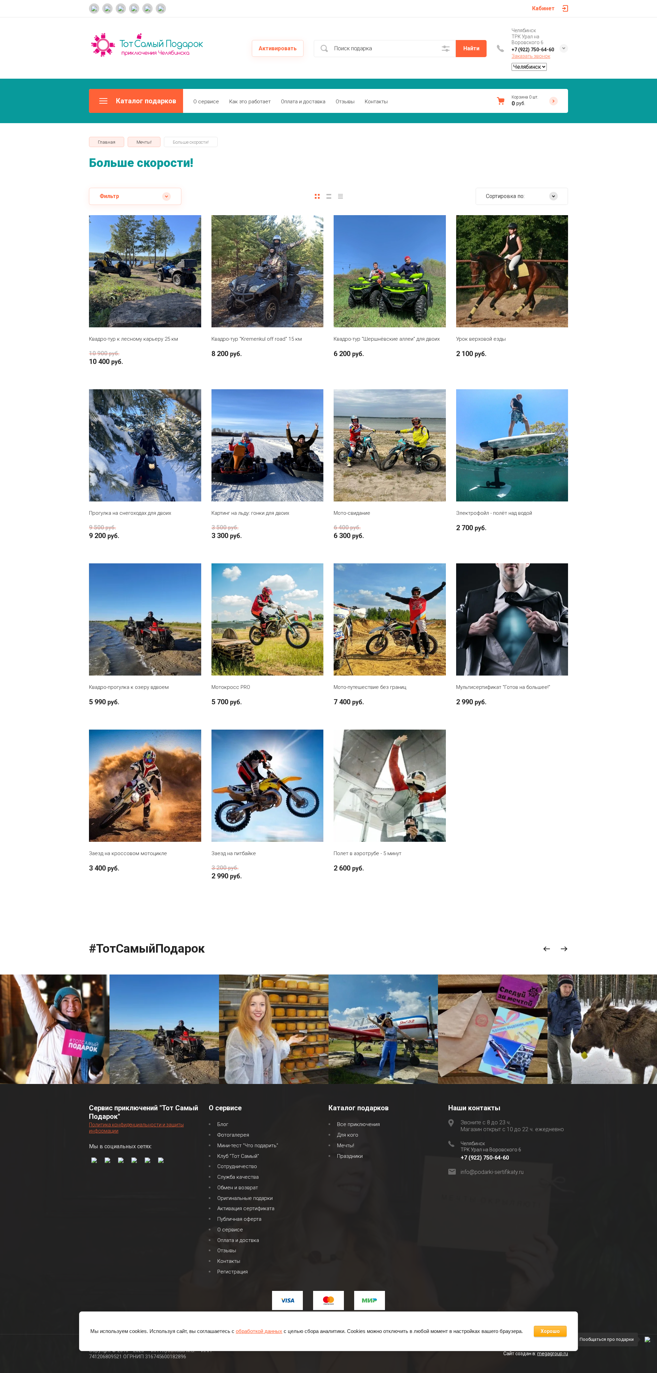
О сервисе (206, 102)
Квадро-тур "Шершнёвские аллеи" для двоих (387, 339)
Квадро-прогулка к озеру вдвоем (129, 687)
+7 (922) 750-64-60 (533, 49)
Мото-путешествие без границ (370, 687)
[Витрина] (317, 196)
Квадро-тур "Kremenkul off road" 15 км (256, 339)
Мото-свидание (352, 513)
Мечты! (345, 1145)
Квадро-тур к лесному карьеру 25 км (133, 339)
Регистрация (232, 1272)
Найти (471, 48)
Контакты (376, 102)
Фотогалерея (233, 1135)
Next (564, 949)
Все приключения (358, 1124)
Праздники (350, 1156)
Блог (222, 1124)
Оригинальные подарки (245, 1198)
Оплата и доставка (303, 102)
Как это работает (250, 102)
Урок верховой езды (481, 339)
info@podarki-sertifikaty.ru (492, 1172)
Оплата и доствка (238, 1240)
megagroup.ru (552, 1353)
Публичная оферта (239, 1219)
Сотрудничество (237, 1166)
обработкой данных (259, 1331)
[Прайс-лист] (340, 196)
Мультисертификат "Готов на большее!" (503, 687)
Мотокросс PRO (230, 687)
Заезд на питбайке (233, 853)
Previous (547, 949)
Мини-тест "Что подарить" (247, 1145)
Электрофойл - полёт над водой (494, 513)
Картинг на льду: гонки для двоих (250, 513)
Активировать (278, 48)
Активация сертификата (245, 1208)
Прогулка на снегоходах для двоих (130, 513)
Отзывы (345, 102)
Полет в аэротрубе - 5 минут (367, 853)
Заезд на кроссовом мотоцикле (128, 853)
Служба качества (238, 1177)
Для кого (347, 1135)
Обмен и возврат (237, 1188)
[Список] (329, 196)
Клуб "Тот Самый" (238, 1156)
